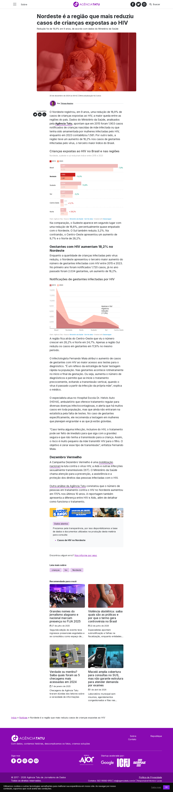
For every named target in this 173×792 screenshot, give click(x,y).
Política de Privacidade (150, 777)
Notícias (23, 717)
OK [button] (166, 787)
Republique (156, 736)
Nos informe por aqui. (85, 555)
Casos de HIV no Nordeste (71, 540)
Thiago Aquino (67, 103)
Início (14, 717)
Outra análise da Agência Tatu (68, 486)
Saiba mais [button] (156, 787)
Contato (132, 739)
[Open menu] (14, 4)
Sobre (133, 736)
